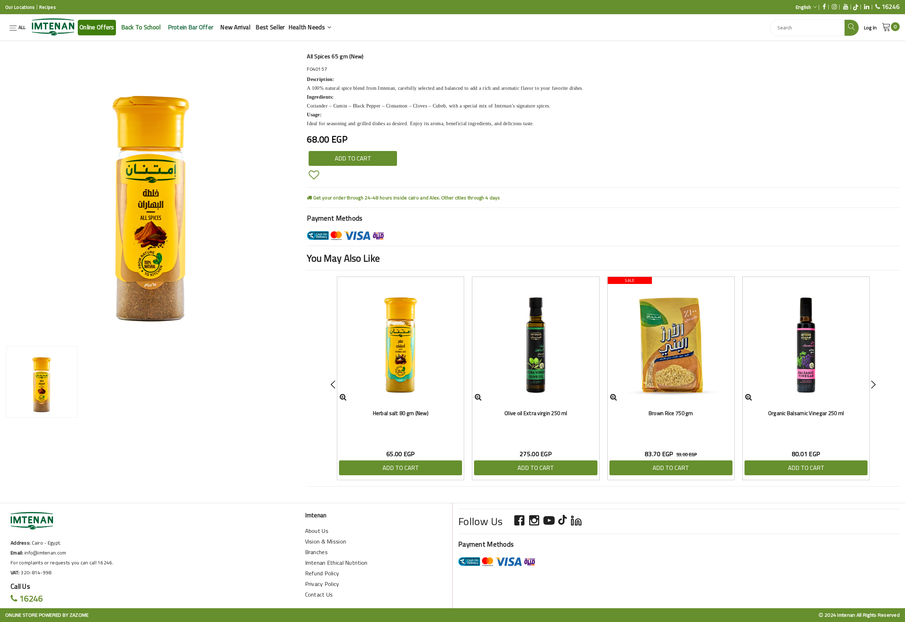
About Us (316, 530)
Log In (870, 27)
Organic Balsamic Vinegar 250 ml (806, 413)
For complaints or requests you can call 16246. (62, 562)
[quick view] (343, 397)
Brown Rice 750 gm (671, 413)
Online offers (97, 27)
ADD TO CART (353, 158)
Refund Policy (322, 573)
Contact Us (319, 594)
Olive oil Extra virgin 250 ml (535, 413)
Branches (316, 552)
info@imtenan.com (45, 552)
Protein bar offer (191, 27)
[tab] (41, 382)
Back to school (141, 27)
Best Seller (270, 27)
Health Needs (307, 27)
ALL (21, 27)
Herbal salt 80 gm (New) (400, 413)
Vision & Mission (325, 541)
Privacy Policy (322, 584)
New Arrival (235, 27)
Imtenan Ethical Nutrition (336, 562)
